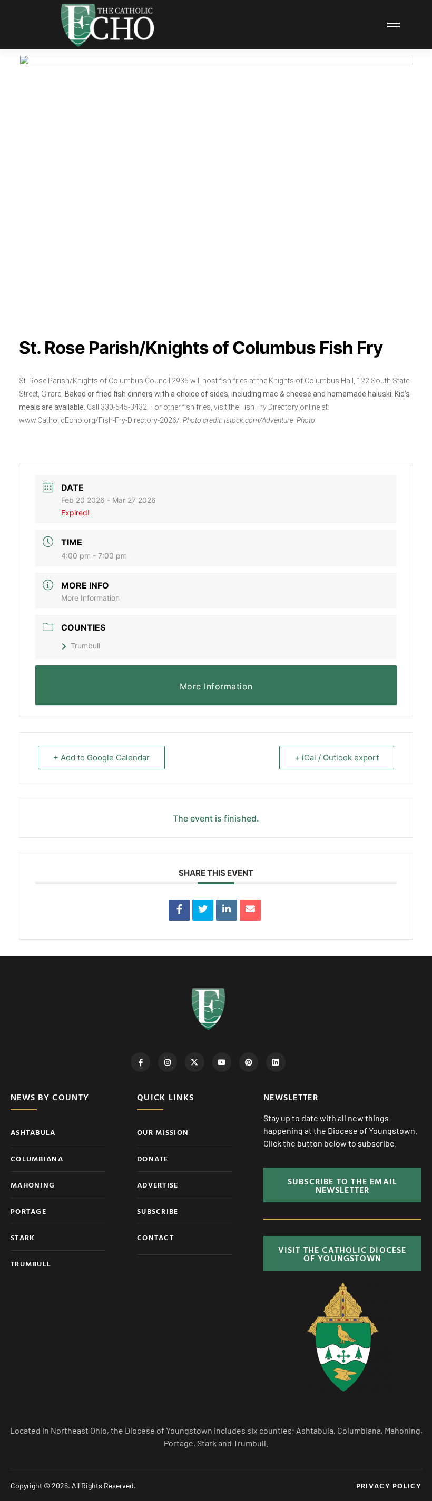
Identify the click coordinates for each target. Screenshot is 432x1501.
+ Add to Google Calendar (101, 758)
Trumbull (85, 645)
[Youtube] (221, 1061)
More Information (90, 597)
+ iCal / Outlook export (336, 758)
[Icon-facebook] (140, 1061)
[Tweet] (202, 910)
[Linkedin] (226, 910)
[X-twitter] (194, 1061)
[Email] (250, 910)
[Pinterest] (248, 1061)
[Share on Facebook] (179, 910)
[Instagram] (167, 1061)
